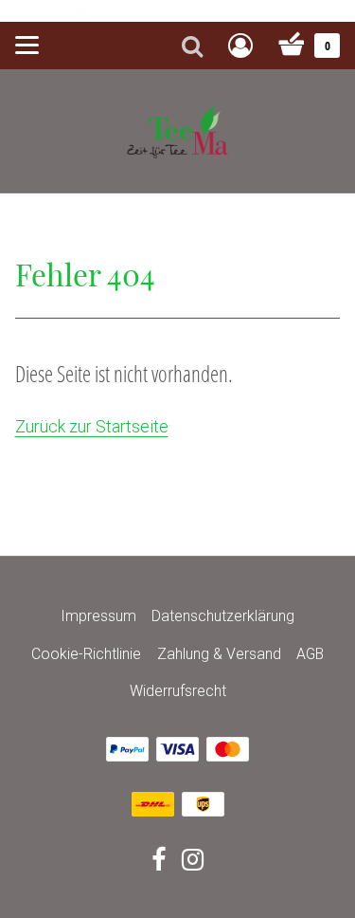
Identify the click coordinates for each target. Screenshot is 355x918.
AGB (310, 654)
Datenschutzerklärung (222, 616)
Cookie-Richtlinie (86, 654)
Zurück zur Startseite (92, 426)
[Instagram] (193, 863)
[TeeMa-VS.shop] (177, 129)
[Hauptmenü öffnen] (27, 45)
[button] (331, 11)
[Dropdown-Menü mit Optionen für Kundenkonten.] (240, 45)
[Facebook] (158, 863)
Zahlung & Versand (219, 654)
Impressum (98, 616)
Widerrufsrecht (178, 691)
